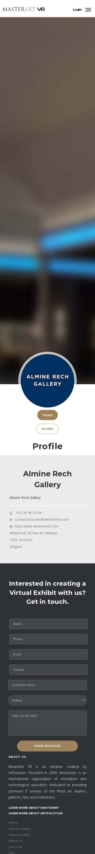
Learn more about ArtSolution (36, 813)
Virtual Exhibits (20, 828)
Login (77, 9)
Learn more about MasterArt (34, 807)
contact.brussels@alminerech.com (42, 519)
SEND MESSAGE (47, 746)
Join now (15, 847)
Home (13, 822)
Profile (47, 429)
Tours (47, 415)
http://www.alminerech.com (36, 526)
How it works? (20, 835)
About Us (16, 841)
